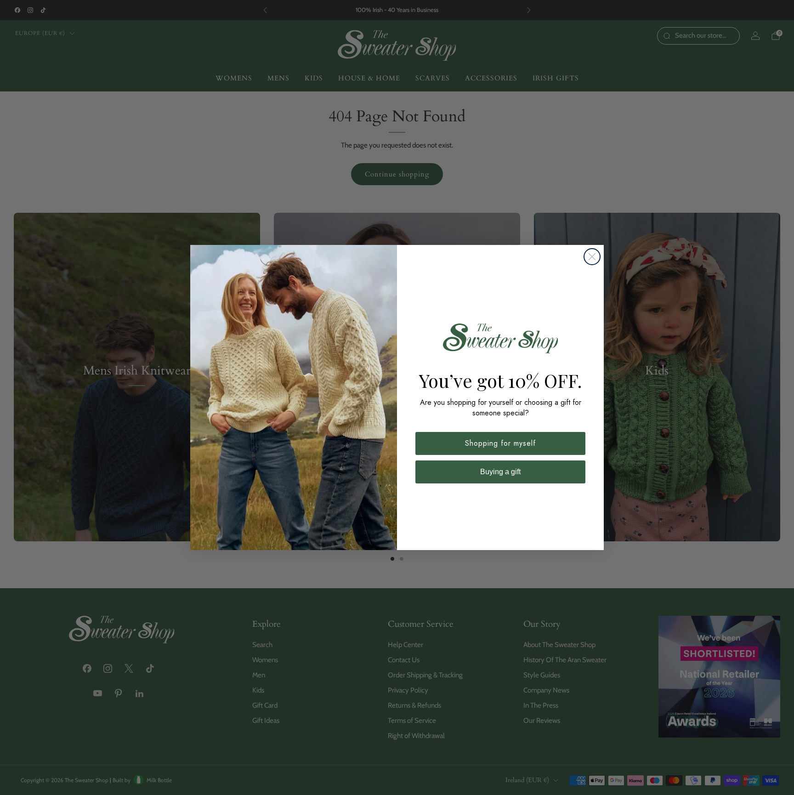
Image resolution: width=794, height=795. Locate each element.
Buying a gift (500, 472)
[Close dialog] (592, 257)
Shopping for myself (500, 443)
